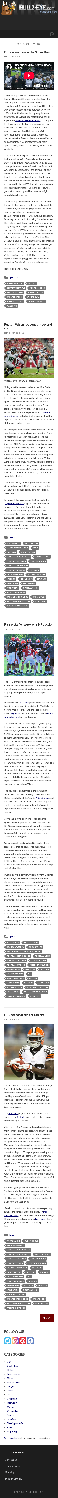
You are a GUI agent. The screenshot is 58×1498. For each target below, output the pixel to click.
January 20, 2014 (13, 57)
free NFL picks (13, 969)
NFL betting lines (36, 574)
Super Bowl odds (36, 301)
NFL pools (42, 1285)
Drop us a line (11, 1438)
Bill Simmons (31, 543)
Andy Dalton (13, 1241)
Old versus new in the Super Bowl (27, 52)
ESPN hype (11, 552)
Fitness (10, 1378)
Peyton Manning (15, 292)
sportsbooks (41, 1303)
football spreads (16, 570)
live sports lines (15, 574)
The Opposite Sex (16, 1423)
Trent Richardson (16, 996)
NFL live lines (26, 579)
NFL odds (41, 579)
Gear (9, 1394)
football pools (15, 1263)
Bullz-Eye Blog (29, 1492)
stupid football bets (17, 606)
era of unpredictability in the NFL (24, 951)
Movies (10, 1407)
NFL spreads (29, 583)
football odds (37, 288)
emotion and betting (17, 548)
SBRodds (21, 1117)
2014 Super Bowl (15, 283)
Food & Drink (13, 1382)
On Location (13, 1411)
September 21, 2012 (14, 333)
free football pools (17, 1268)
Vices (17, 277)
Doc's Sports (35, 947)
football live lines (16, 561)
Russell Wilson (35, 292)
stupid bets (40, 601)
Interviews (12, 1402)
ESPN (35, 548)
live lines (34, 570)
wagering (12, 306)
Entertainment (14, 1374)
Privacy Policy (13, 1465)
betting (32, 283)
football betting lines (18, 557)
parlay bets (12, 588)
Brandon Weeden (15, 947)
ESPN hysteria (28, 552)
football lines (42, 557)
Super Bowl (33, 297)
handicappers (14, 1272)
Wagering (12, 1431)
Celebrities (12, 1366)
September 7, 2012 (13, 629)
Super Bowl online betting (28, 120)
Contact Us (11, 1459)
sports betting (14, 297)
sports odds (39, 597)
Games (10, 1390)
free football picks (40, 965)
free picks (30, 969)
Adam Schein (42, 797)
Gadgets (11, 1386)
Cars (9, 1361)
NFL (29, 974)
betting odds (13, 543)
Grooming (12, 1398)
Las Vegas (40, 1218)
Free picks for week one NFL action (28, 624)
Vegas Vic (16, 713)
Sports (12, 277)
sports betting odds (17, 597)
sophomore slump (16, 1294)
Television (12, 1419)
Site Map (9, 1472)
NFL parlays (12, 583)
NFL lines (11, 579)
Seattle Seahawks (16, 592)
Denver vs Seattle (16, 288)
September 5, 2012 (13, 1019)
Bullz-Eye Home (13, 1478)
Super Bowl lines (15, 301)
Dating (10, 1370)
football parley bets (17, 565)
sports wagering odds (18, 601)
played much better (14, 503)
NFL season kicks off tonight (24, 1014)
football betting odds (18, 1254)
